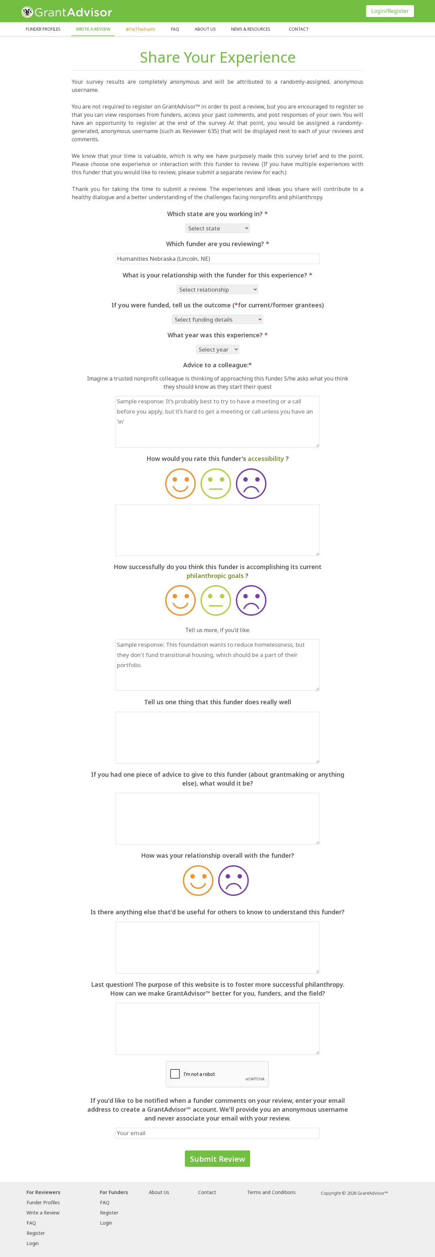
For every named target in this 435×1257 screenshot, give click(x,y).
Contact (299, 29)
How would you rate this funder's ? (217, 458)
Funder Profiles (43, 29)
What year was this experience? (218, 335)
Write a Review (93, 29)
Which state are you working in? (217, 214)
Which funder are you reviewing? (217, 244)
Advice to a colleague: (217, 365)
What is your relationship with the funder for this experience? (217, 275)
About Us (159, 1192)
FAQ (175, 29)
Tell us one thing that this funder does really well (217, 702)
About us (205, 29)
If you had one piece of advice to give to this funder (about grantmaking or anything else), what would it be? (217, 778)
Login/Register (390, 11)
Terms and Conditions (271, 1192)
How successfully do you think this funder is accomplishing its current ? (217, 571)
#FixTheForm (140, 29)
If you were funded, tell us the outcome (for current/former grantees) (217, 305)
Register (36, 1233)
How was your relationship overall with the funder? (217, 855)
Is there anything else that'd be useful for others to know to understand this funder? (217, 912)
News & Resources (250, 29)
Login (33, 1243)
